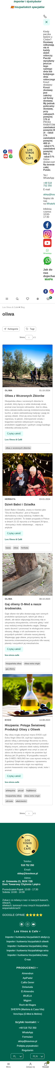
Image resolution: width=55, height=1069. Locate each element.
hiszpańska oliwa (13, 663)
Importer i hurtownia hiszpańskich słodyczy (27, 937)
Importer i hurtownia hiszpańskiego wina (27, 950)
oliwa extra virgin (32, 663)
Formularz (27, 1037)
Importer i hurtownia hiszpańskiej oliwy (27, 946)
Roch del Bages (27, 1005)
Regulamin (27, 1050)
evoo (8, 720)
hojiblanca (31, 790)
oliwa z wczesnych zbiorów (18, 448)
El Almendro (27, 991)
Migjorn (27, 1000)
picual (20, 790)
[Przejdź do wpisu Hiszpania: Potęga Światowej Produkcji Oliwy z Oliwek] (27, 695)
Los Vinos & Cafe (10, 307)
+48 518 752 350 (27, 1028)
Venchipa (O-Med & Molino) (27, 1014)
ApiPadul (27, 978)
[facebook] (45, 291)
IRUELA (27, 996)
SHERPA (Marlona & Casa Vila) (27, 1009)
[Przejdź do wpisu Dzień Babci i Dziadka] (27, 474)
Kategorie (13, 329)
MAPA (49, 279)
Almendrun (27, 973)
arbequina (10, 790)
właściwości (21, 801)
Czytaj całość (14, 433)
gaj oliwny (10, 669)
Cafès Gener (27, 982)
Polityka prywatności (27, 1046)
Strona (22, 337)
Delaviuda (27, 987)
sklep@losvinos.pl (27, 1041)
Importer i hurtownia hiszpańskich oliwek (27, 941)
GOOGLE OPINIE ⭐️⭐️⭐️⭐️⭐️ (22, 914)
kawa (8, 548)
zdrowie (9, 801)
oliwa (8, 390)
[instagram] (51, 291)
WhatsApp (27, 1032)
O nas (27, 959)
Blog (23, 307)
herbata (10, 499)
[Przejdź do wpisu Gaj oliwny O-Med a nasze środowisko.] (27, 574)
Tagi (32, 329)
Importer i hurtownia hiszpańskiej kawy (27, 955)
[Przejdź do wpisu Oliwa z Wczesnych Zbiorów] (27, 366)
